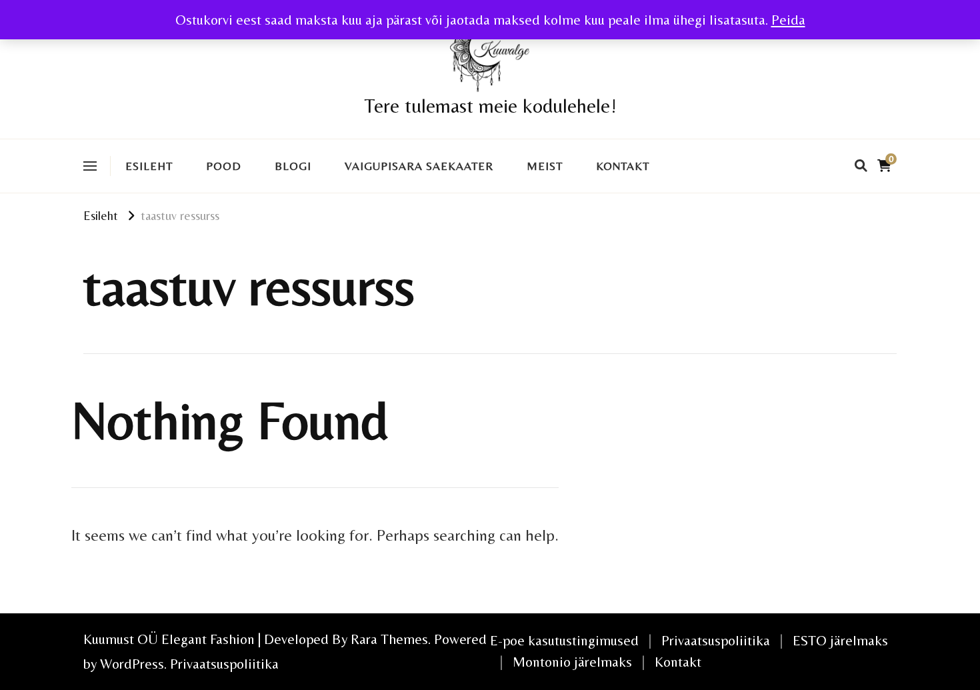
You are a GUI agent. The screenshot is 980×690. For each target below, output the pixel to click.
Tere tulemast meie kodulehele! (490, 105)
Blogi (293, 166)
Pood (223, 166)
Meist (545, 166)
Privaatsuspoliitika (224, 663)
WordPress (132, 663)
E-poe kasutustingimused (564, 640)
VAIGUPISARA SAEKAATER (419, 166)
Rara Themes (389, 639)
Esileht (149, 166)
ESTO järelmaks (840, 640)
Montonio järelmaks (572, 661)
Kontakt (622, 166)
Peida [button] (788, 19)
